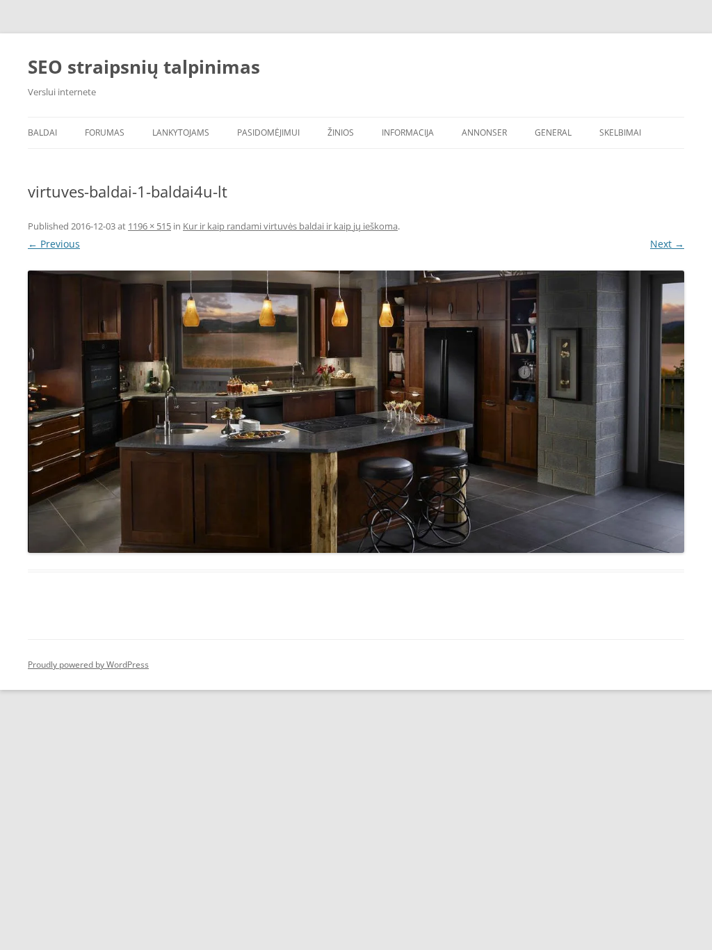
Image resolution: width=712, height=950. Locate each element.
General (553, 132)
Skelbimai (620, 132)
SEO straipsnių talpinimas (144, 66)
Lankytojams (180, 132)
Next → (667, 243)
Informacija (408, 132)
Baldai (42, 132)
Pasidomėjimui (268, 132)
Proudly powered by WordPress (88, 664)
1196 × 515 (149, 226)
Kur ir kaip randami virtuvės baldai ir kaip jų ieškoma (290, 226)
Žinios (340, 132)
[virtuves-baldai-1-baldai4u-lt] (356, 412)
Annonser (484, 132)
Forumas (104, 132)
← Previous (54, 243)
